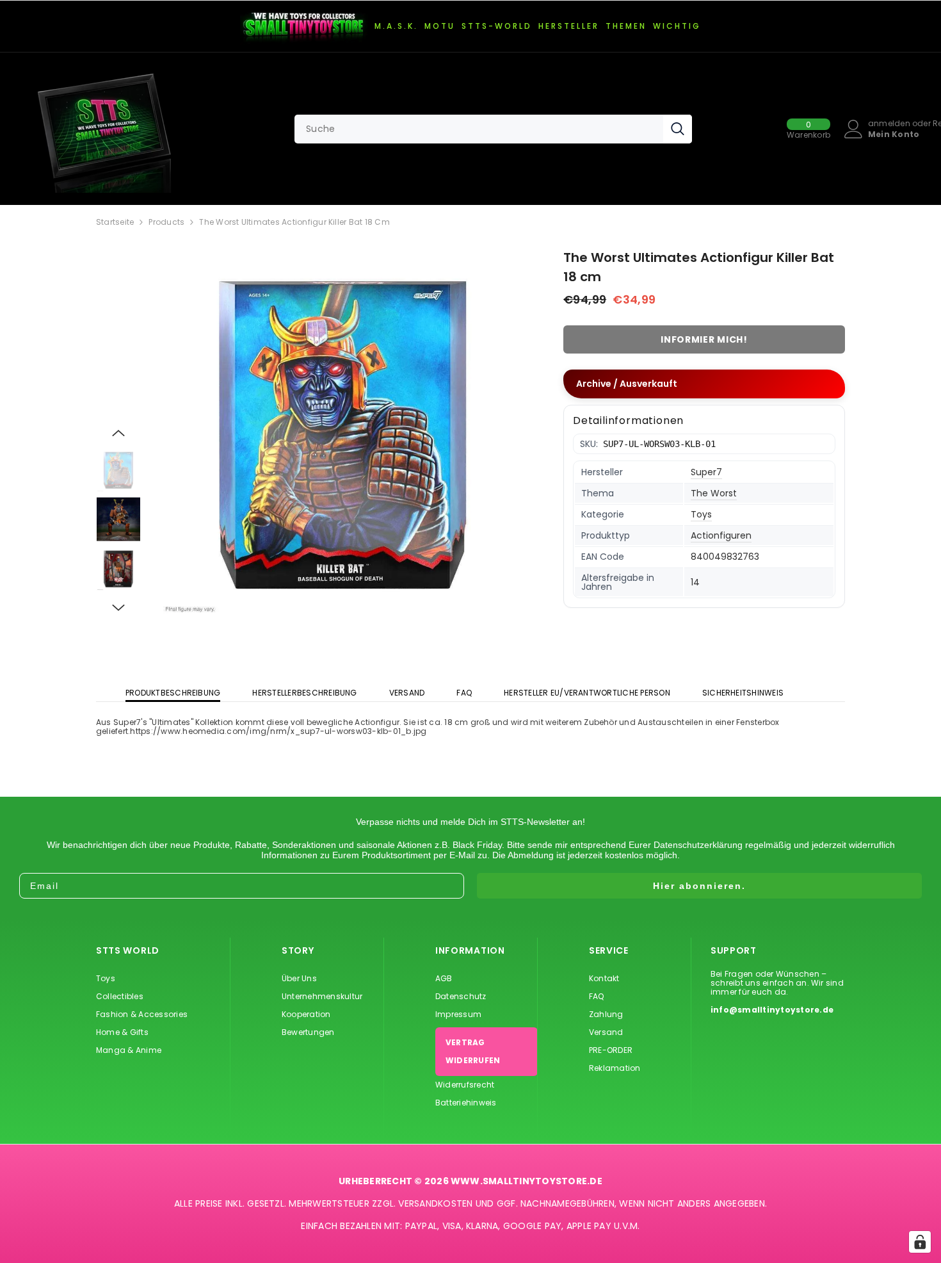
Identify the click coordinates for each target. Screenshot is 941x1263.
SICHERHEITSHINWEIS (743, 692)
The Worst (714, 493)
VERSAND (407, 692)
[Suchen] (493, 129)
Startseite (115, 222)
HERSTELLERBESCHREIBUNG (304, 692)
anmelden (889, 123)
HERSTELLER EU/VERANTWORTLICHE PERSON (587, 692)
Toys (701, 514)
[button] (118, 433)
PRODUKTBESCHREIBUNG (173, 692)
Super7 (706, 472)
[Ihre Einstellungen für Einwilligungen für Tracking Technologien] (920, 1242)
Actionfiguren (721, 535)
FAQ (464, 692)
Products (166, 222)
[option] (343, 432)
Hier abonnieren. (699, 886)
